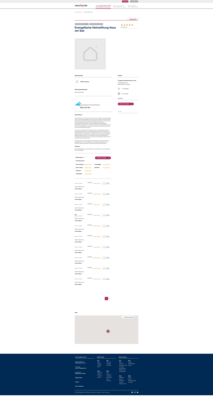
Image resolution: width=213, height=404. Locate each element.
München (108, 362)
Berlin (98, 362)
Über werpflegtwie (79, 386)
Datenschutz (99, 392)
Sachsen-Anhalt (123, 365)
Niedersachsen (122, 383)
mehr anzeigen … (78, 188)
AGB (103, 392)
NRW (129, 377)
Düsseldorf (109, 377)
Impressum (107, 392)
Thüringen (121, 366)
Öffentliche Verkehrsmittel (129, 317)
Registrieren (125, 1)
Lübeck (99, 377)
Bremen (99, 374)
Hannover (99, 376)
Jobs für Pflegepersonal (80, 368)
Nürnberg (108, 365)
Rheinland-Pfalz (132, 380)
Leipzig (99, 363)
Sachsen (121, 363)
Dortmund (108, 376)
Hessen (130, 379)
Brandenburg (122, 368)
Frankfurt (108, 374)
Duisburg (108, 380)
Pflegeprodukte (78, 377)
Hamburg (99, 372)
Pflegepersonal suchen (80, 373)
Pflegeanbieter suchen (80, 363)
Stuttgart (108, 363)
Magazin (77, 382)
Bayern (130, 365)
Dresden (99, 365)
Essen (107, 379)
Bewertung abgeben (101, 157)
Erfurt (98, 366)
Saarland (130, 382)
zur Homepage (124, 93)
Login (134, 1)
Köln (107, 372)
